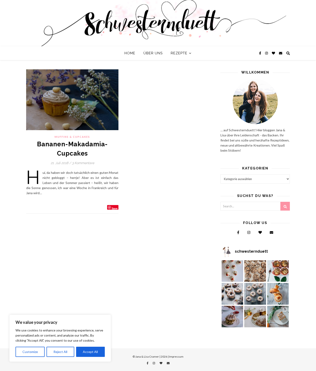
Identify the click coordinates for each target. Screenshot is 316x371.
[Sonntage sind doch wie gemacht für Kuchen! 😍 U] (278, 317)
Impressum (176, 356)
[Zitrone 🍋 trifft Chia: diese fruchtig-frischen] (232, 271)
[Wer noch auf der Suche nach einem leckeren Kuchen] (255, 317)
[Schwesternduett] (158, 23)
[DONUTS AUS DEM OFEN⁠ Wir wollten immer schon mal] (255, 294)
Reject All (60, 352)
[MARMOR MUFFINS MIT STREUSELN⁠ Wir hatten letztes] (278, 271)
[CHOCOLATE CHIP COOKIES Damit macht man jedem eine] (255, 271)
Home (129, 53)
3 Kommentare (83, 163)
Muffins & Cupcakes (72, 136)
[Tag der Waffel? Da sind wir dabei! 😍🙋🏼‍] (232, 317)
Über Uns (153, 53)
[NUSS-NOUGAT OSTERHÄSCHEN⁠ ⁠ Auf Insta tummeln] (278, 294)
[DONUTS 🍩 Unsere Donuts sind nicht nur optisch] (232, 294)
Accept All (90, 352)
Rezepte (179, 53)
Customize (30, 352)
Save (115, 208)
